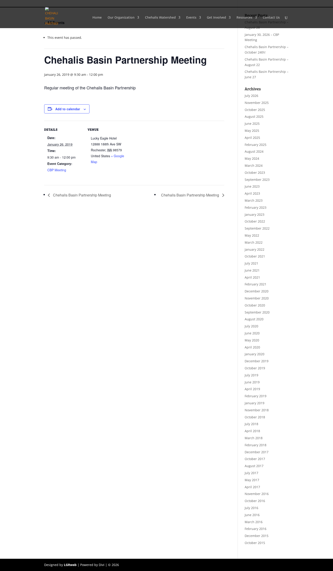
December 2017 (256, 452)
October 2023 (255, 172)
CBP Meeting (56, 170)
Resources (244, 18)
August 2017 (254, 466)
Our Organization (121, 18)
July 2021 (251, 263)
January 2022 (254, 249)
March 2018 (254, 438)
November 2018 (257, 410)
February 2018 (255, 445)
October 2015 (255, 543)
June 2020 (252, 333)
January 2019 (254, 403)
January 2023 (254, 214)
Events (191, 18)
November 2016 (257, 494)
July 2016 (251, 508)
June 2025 (252, 123)
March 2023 (254, 200)
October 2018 (255, 417)
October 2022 (255, 221)
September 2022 (257, 228)
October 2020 (255, 305)
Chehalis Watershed (160, 18)
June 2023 (252, 186)
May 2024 (252, 158)
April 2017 (252, 487)
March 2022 (254, 242)
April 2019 (252, 389)
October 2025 (255, 110)
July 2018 (251, 424)
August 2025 (254, 116)
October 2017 (255, 459)
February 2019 (255, 396)
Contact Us (271, 18)
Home (97, 18)
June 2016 (252, 515)
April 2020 (252, 347)
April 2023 (252, 193)
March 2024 (254, 165)
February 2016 (255, 529)
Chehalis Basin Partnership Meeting (81, 195)
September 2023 (257, 179)
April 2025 (252, 137)
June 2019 (252, 382)
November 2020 (257, 298)
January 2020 (254, 354)
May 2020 (252, 340)
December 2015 (256, 536)
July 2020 (251, 326)
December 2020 (256, 291)
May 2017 (252, 480)
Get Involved (216, 18)
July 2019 (251, 375)
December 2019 (256, 361)
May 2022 (252, 235)
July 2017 (251, 473)
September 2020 (257, 312)
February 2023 (255, 207)
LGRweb (70, 565)
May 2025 (252, 130)
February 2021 (255, 284)
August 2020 (254, 319)
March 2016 (254, 522)
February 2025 (255, 144)
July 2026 (251, 95)
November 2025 (257, 102)
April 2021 (252, 277)
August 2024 (254, 151)
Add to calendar (67, 109)
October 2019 (255, 368)
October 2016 (255, 501)
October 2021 (255, 256)
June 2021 (252, 270)
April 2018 (252, 431)
